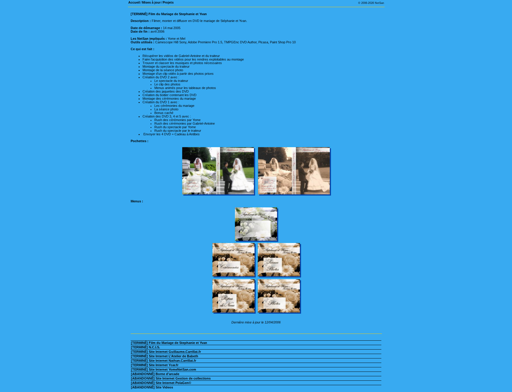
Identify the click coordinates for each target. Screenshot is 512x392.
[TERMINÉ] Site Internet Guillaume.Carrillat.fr (166, 351)
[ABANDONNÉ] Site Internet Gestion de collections (171, 378)
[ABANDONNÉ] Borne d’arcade (155, 374)
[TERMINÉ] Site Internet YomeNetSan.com (163, 369)
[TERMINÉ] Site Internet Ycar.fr (154, 365)
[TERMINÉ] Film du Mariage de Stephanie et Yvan (169, 343)
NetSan (379, 2)
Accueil (134, 2)
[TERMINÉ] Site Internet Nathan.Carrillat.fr (163, 360)
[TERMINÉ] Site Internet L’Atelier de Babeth (164, 356)
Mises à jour (151, 2)
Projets (168, 2)
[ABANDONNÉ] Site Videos (152, 387)
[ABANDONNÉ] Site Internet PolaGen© (161, 383)
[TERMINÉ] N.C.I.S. (145, 347)
